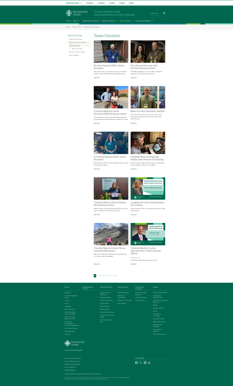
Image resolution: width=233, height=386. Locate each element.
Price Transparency (70, 367)
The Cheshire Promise (71, 328)
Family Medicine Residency (157, 330)
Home (68, 21)
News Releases (74, 55)
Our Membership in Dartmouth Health (70, 313)
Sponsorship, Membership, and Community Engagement (72, 323)
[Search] (164, 13)
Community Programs (143, 21)
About (75, 21)
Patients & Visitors (108, 21)
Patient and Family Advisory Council (70, 318)
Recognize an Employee (107, 312)
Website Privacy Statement (72, 364)
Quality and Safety (70, 331)
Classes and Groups (141, 297)
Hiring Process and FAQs (160, 292)
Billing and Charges (105, 297)
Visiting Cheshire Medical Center (107, 316)
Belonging (67, 292)
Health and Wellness (75, 39)
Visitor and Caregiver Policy (106, 320)
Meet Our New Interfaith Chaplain (148, 111)
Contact (67, 300)
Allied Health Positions (159, 322)
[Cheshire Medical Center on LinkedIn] (145, 363)
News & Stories (125, 21)
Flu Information (104, 303)
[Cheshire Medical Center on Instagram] (141, 363)
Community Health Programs (140, 293)
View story (97, 77)
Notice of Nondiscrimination (73, 358)
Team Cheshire (75, 46)
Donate (122, 3)
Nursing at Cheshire (158, 319)
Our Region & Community (157, 315)
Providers (89, 3)
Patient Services (104, 309)
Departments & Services (90, 21)
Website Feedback (70, 370)
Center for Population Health (71, 296)
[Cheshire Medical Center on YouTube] (149, 363)
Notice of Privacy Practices (72, 361)
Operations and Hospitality (157, 325)
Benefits (155, 305)
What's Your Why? (77, 48)
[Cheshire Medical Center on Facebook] (136, 363)
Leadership (68, 306)
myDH (131, 3)
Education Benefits (158, 308)
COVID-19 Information (106, 300)
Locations (101, 3)
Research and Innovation (77, 52)
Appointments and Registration (105, 293)
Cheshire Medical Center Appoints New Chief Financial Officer (146, 251)
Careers (112, 3)
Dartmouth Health (72, 3)
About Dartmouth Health (73, 350)
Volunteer (67, 334)
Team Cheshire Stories (159, 334)
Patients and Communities (91, 27)
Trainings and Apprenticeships (157, 296)
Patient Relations (105, 306)
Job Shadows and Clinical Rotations (160, 301)
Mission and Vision (70, 309)
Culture (155, 311)
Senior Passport (139, 300)
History (67, 303)
